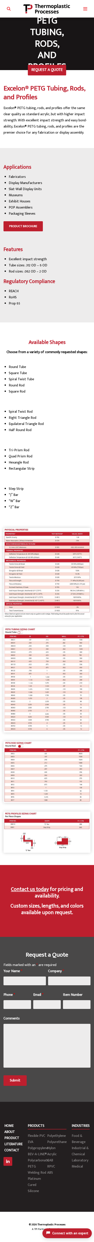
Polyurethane (57, 1142)
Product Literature (13, 1141)
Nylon (51, 1148)
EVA (30, 1142)
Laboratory (80, 1160)
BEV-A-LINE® (37, 1154)
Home (9, 1126)
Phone (9, 995)
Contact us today (30, 889)
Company (56, 971)
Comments (11, 1018)
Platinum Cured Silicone (34, 1185)
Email (38, 995)
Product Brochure (23, 226)
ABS (50, 1173)
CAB (50, 1160)
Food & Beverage (78, 1139)
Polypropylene (38, 1148)
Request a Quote (47, 70)
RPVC (51, 1166)
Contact (11, 1150)
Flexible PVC (36, 1136)
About (9, 1132)
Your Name (12, 971)
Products (36, 1126)
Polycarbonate (38, 1160)
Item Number (73, 995)
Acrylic (52, 1154)
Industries (81, 1126)
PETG (32, 1166)
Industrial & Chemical (80, 1151)
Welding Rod (37, 1173)
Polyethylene (56, 1136)
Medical (77, 1166)
